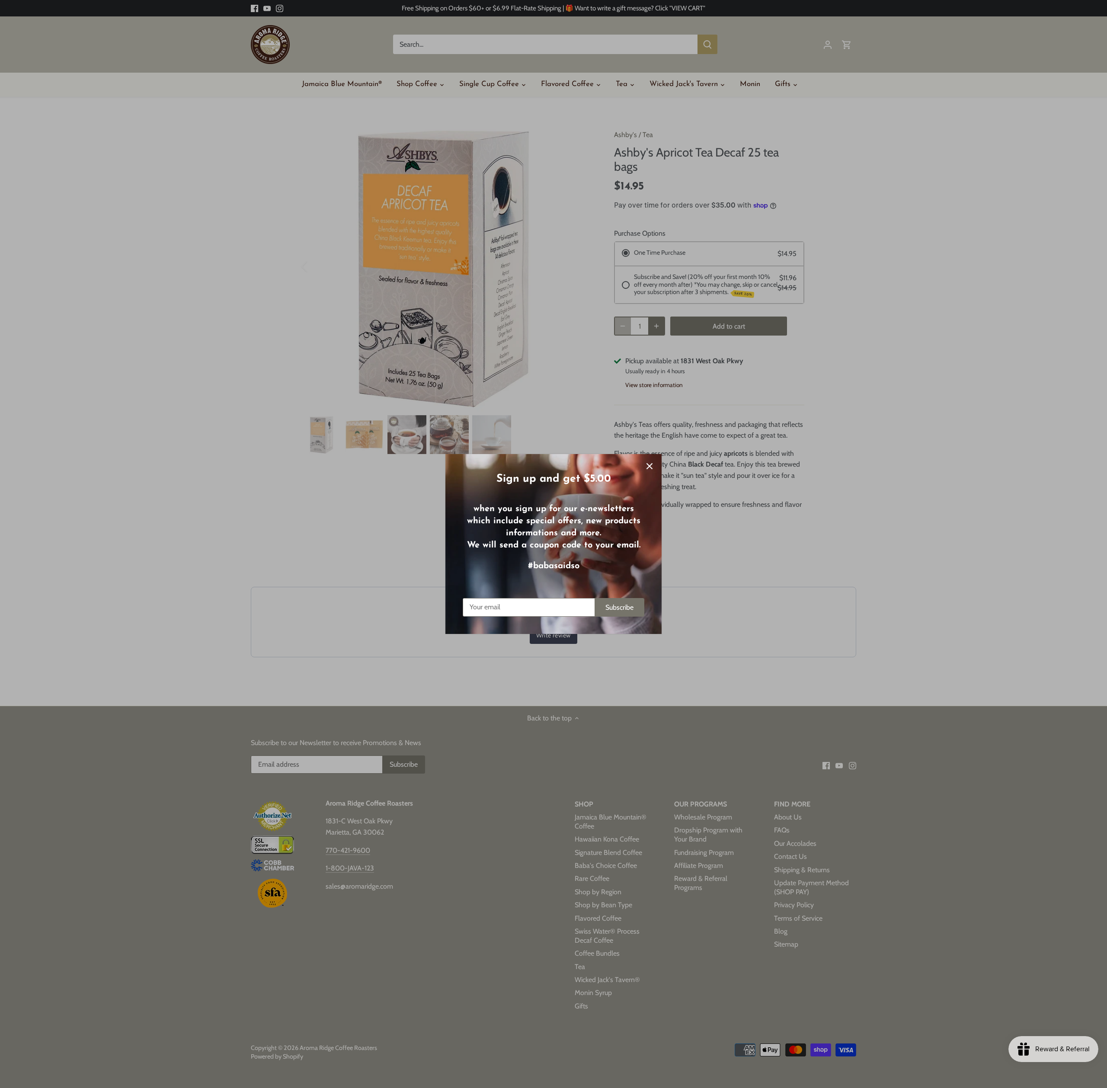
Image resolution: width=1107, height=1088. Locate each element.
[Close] (649, 466)
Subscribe (619, 607)
